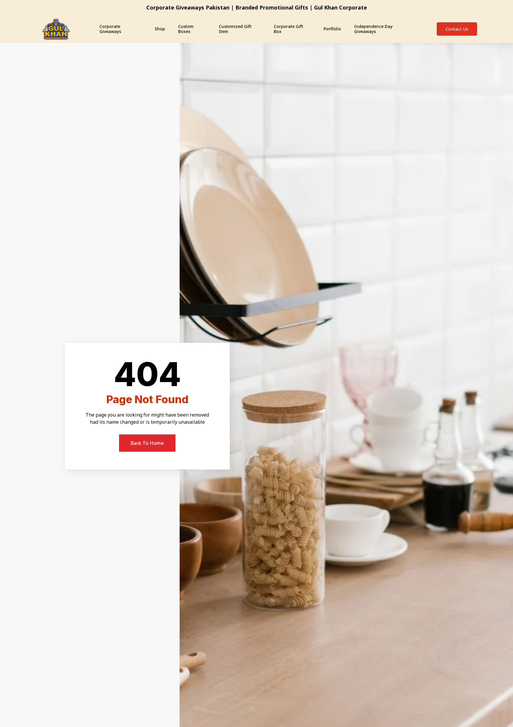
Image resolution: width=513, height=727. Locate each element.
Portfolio (332, 29)
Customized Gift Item (235, 28)
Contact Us (457, 29)
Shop (160, 29)
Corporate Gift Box (288, 28)
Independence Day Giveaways (373, 28)
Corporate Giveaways (110, 28)
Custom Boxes (186, 28)
